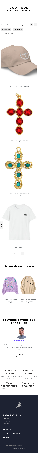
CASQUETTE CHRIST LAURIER (19, 86)
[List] (31, 24)
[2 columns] (35, 24)
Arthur (19, 354)
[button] (16, 357)
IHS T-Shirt (19, 247)
